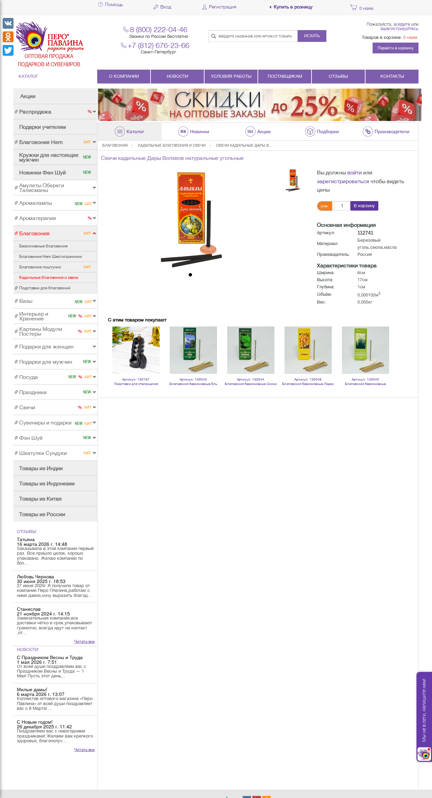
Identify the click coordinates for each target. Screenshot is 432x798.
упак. (325, 206)
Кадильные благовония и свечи (172, 145)
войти (354, 172)
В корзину (364, 205)
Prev (116, 341)
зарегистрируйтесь (399, 28)
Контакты (392, 76)
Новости (177, 76)
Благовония (115, 145)
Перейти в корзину (395, 48)
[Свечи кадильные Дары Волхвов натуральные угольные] (190, 219)
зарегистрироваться (343, 181)
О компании (124, 76)
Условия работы (231, 76)
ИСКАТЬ (312, 35)
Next (382, 341)
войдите (402, 24)
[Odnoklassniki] (8, 37)
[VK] (8, 23)
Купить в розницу (293, 6)
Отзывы (338, 76)
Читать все (84, 641)
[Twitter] (8, 50)
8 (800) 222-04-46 (158, 29)
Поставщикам (285, 76)
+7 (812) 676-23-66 (158, 45)
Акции (27, 96)
